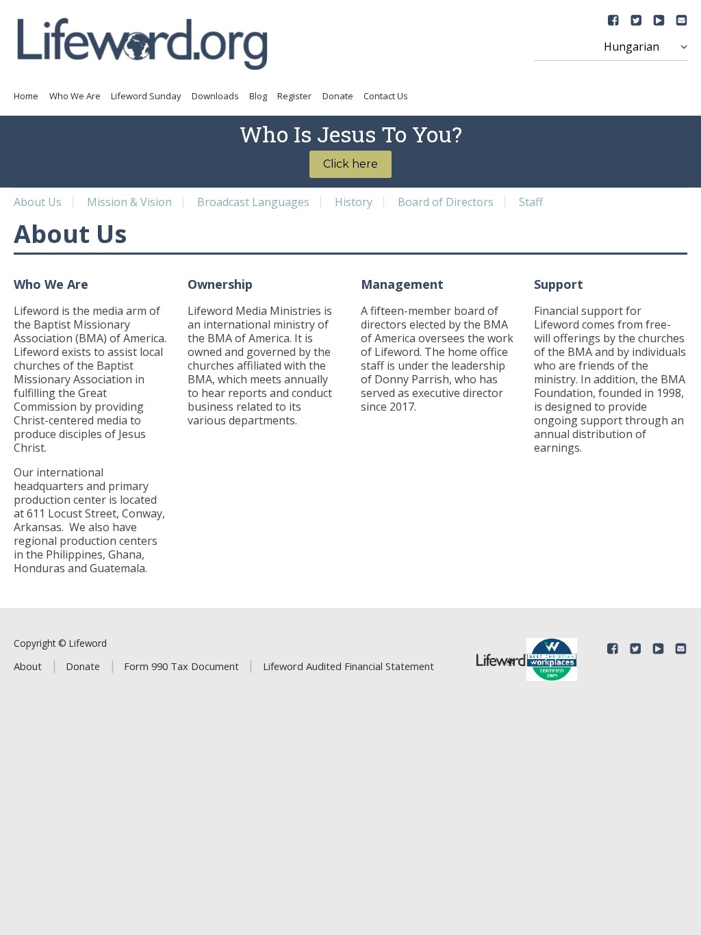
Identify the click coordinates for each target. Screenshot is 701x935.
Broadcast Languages (253, 201)
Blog (258, 96)
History (353, 201)
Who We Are (75, 96)
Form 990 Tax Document (181, 666)
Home (26, 96)
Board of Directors (446, 201)
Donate (337, 96)
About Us (38, 201)
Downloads (215, 96)
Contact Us (386, 96)
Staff (531, 201)
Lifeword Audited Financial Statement (348, 666)
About (28, 666)
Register (294, 96)
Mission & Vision (129, 201)
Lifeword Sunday (146, 96)
